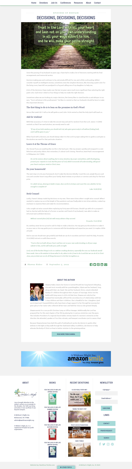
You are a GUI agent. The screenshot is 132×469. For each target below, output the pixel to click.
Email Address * (106, 398)
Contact (97, 2)
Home (33, 2)
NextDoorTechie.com (47, 465)
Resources (78, 2)
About (88, 2)
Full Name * (106, 390)
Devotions (43, 2)
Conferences (65, 2)
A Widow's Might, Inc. (86, 465)
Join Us (54, 2)
